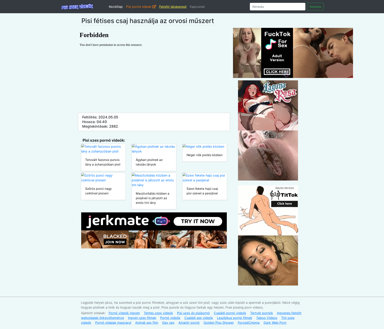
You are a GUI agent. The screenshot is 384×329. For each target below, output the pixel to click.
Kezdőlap (116, 7)
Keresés (315, 7)
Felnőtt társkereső (173, 7)
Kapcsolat (197, 7)
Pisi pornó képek (139, 7)
